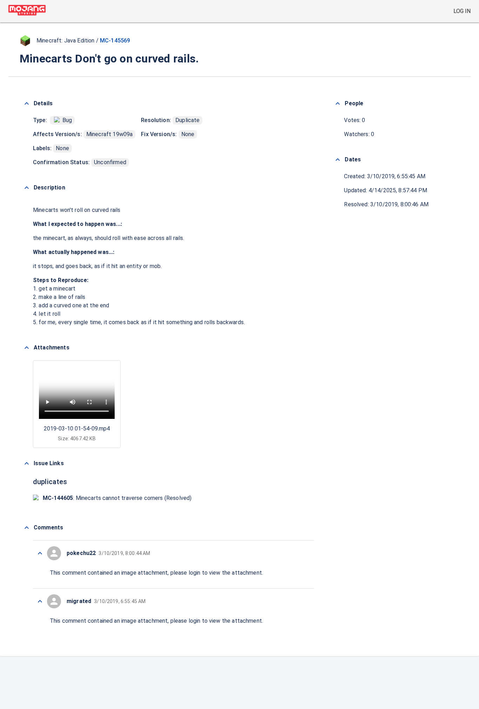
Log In (462, 11)
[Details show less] (27, 103)
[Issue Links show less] (27, 463)
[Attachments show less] (27, 348)
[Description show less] (27, 188)
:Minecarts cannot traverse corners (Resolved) (117, 498)
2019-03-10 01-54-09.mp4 (77, 428)
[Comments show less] (27, 528)
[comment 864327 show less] (40, 553)
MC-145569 (115, 40)
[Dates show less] (338, 160)
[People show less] (338, 103)
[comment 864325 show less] (40, 601)
